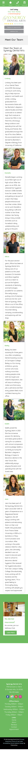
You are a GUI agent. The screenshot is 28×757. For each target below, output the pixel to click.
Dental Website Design (17, 743)
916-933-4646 (14, 11)
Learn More (11, 632)
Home (14, 720)
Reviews (14, 725)
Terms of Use (15, 741)
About (14, 722)
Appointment (14, 729)
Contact (14, 727)
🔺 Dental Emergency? (14, 13)
